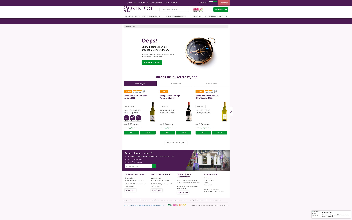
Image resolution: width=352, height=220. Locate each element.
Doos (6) (147, 132)
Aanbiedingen (224, 3)
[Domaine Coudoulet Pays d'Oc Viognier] (224, 111)
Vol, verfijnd (164, 106)
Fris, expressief (129, 106)
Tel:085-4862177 (130, 184)
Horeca (166, 3)
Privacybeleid (208, 185)
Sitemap (169, 200)
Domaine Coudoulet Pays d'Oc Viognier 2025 (207, 96)
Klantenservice (208, 178)
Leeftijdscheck (194, 200)
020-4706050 (203, 3)
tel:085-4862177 (182, 186)
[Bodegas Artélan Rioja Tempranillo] (188, 111)
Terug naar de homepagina (151, 62)
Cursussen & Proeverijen (155, 3)
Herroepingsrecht (215, 200)
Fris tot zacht (200, 106)
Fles (131, 132)
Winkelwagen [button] (220, 9)
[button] (126, 118)
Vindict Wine (174, 3)
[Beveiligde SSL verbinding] (175, 205)
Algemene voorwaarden (181, 200)
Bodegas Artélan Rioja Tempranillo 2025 (170, 96)
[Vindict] (138, 8)
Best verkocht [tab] (176, 84)
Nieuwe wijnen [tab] (211, 84)
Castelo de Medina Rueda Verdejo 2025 (135, 96)
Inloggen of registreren (130, 200)
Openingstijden (130, 190)
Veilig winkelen (154, 200)
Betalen (206, 182)
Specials (129, 3)
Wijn (135, 3)
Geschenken (142, 3)
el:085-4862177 (156, 184)
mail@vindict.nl (129, 186)
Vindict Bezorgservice (210, 180)
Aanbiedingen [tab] (140, 84)
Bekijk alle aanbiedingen (175, 143)
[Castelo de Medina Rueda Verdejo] (152, 111)
